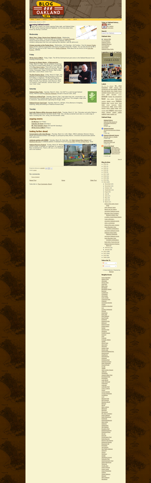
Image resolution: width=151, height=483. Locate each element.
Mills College (105, 407)
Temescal (104, 464)
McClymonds (105, 400)
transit (120, 110)
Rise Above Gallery (39, 67)
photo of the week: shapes (112, 225)
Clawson (104, 301)
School (103, 452)
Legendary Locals (60, 19)
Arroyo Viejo (105, 282)
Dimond (104, 311)
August (107, 192)
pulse (120, 108)
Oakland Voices (108, 120)
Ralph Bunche (106, 439)
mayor (108, 105)
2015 (105, 178)
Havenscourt (105, 353)
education (113, 94)
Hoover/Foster (106, 365)
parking (116, 106)
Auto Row (104, 284)
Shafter (104, 455)
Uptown (104, 472)
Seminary (104, 454)
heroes (113, 101)
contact (45, 19)
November (108, 186)
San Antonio (105, 447)
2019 (105, 170)
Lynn (103, 397)
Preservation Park (107, 437)
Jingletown (105, 373)
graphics (104, 101)
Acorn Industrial (106, 277)
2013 (105, 182)
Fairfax (103, 328)
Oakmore (104, 423)
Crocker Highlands (107, 309)
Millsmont (104, 408)
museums (114, 105)
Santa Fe (104, 450)
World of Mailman (61, 48)
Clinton (104, 304)
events (34, 170)
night (111, 106)
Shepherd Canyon (107, 457)
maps (51, 19)
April (106, 200)
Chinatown (105, 294)
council (116, 92)
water (108, 114)
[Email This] (46, 168)
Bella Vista (105, 286)
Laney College (106, 388)
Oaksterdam (105, 425)
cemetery (104, 92)
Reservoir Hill (105, 444)
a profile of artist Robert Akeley (113, 217)
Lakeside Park (106, 386)
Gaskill (103, 341)
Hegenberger (105, 356)
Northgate (104, 418)
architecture (105, 89)
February (107, 247)
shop (107, 110)
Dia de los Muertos (107, 86)
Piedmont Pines (106, 432)
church (109, 92)
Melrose (104, 403)
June (106, 196)
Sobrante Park (106, 459)
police (108, 108)
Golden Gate (105, 348)
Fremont (104, 334)
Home (63, 180)
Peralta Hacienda (69, 39)
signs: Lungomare (110, 223)
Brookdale (104, 287)
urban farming (106, 112)
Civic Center (105, 297)
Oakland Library (106, 42)
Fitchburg (104, 331)
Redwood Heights (107, 442)
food (103, 99)
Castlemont (105, 292)
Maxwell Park (105, 398)
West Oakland (105, 477)
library (116, 103)
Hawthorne (105, 355)
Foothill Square (106, 333)
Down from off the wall (109, 142)
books (116, 91)
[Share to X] (51, 168)
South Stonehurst (106, 462)
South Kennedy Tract (107, 460)
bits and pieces (106, 91)
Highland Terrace (106, 361)
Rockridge (104, 445)
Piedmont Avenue (106, 430)
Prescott (104, 435)
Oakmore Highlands (51, 93)
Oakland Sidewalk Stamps (111, 135)
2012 (105, 251)
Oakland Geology (109, 128)
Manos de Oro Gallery (111, 209)
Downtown (105, 313)
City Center (105, 296)
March (107, 201)
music (120, 105)
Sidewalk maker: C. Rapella (110, 137)
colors (113, 92)
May (106, 197)
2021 (105, 166)
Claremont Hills (106, 299)
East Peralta (105, 318)
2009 (105, 257)
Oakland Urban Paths (108, 49)
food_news (118, 99)
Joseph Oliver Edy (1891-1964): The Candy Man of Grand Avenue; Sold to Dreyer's (116, 150)
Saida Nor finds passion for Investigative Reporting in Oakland (110, 123)
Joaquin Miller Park (107, 375)
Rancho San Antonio (107, 440)
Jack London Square (107, 370)
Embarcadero (105, 326)
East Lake (104, 314)
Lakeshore (105, 383)
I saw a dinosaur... (110, 219)
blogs (112, 91)
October (107, 188)
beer (112, 89)
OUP (110, 87)
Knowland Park (106, 376)
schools (103, 110)
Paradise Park (106, 429)
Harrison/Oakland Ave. (108, 351)
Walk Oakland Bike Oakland (80, 140)
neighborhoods (105, 106)
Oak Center (105, 422)
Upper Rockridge (106, 471)
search (75, 19)
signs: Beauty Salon (110, 207)
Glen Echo (104, 344)
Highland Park (106, 360)
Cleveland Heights (107, 302)
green (109, 101)
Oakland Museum (106, 44)
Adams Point (105, 279)
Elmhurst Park (105, 324)
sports (116, 110)
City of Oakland (106, 40)
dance (103, 94)
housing (112, 103)
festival (110, 96)
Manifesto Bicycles (35, 141)
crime (120, 92)
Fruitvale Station (106, 339)
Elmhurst (104, 323)
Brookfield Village (106, 289)
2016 (105, 176)
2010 (105, 255)
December (108, 184)
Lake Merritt (105, 380)
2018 (105, 172)
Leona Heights (106, 391)
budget (120, 91)
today (68, 19)
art (109, 89)
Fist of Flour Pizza (83, 141)
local (120, 103)
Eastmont (104, 319)
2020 (105, 168)
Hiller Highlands (106, 363)
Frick (103, 336)
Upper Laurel (105, 469)
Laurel (103, 390)
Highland (104, 358)
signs (111, 110)
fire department (117, 96)
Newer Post (32, 180)
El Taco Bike (71, 141)
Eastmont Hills (106, 321)
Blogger (111, 271)
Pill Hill (103, 434)
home (32, 19)
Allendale (104, 281)
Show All (120, 159)
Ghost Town (105, 343)
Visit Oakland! (105, 45)
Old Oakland (105, 427)
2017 (105, 174)
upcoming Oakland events (112, 211)
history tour (105, 103)
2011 (105, 253)
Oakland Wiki (107, 39)
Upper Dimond (106, 467)
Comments (107, 266)
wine (115, 114)
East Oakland (105, 316)
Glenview (104, 346)
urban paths (117, 112)
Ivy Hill (103, 366)
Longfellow (105, 395)
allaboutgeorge (108, 140)
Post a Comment (35, 177)
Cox (103, 308)
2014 (105, 180)
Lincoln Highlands (107, 393)
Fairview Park (105, 329)
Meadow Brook (106, 402)
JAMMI (103, 368)
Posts (105, 263)
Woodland (104, 479)
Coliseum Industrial (107, 306)
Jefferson (104, 371)
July (106, 194)
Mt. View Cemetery (107, 413)
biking (120, 89)
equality (120, 94)
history (119, 101)
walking (104, 114)
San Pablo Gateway (107, 449)
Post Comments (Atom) (45, 184)
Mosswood (105, 412)
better (115, 89)
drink (108, 94)
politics (112, 108)
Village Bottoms (106, 474)
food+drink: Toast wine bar (112, 242)
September (108, 190)
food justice (110, 99)
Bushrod (104, 291)
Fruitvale (104, 338)
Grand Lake (105, 349)
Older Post (93, 180)
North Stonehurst (106, 417)
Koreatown (105, 378)
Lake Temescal (106, 381)
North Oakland (106, 415)
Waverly (104, 476)
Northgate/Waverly (107, 420)
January (107, 249)
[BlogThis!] (49, 168)
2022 (105, 164)
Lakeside (104, 385)
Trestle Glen (105, 465)
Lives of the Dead (109, 146)
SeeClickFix (105, 47)
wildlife (112, 114)
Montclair (104, 410)
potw (116, 108)
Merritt (103, 405)
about (38, 19)
